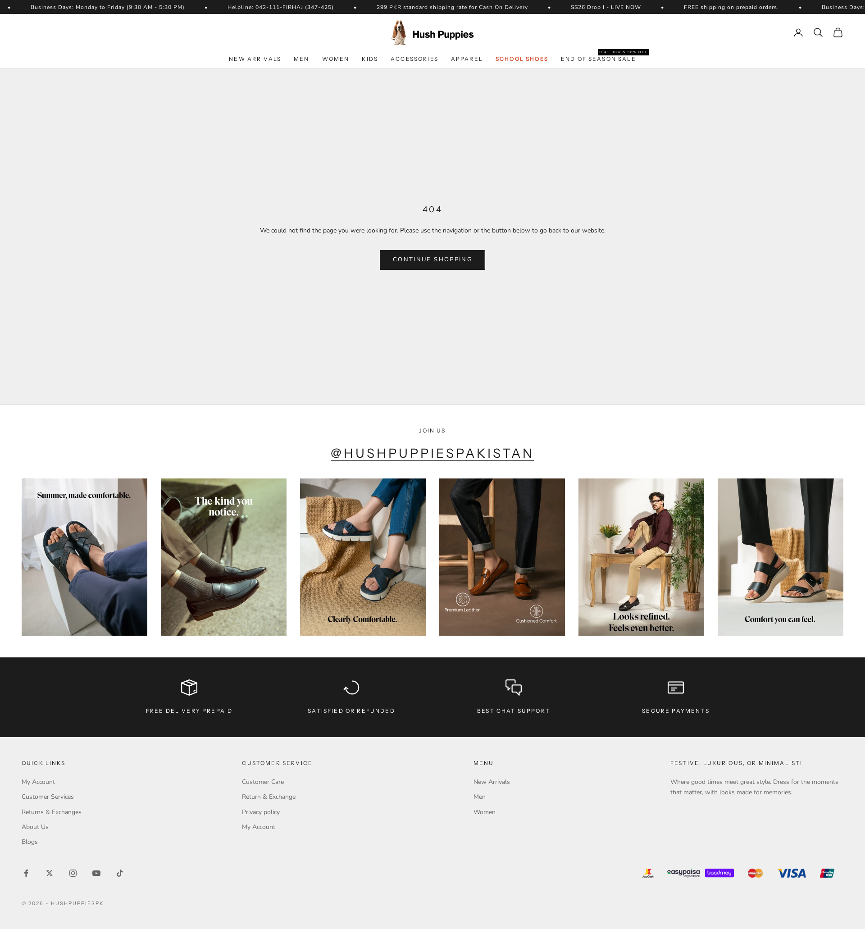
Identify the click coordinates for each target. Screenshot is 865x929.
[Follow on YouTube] (96, 873)
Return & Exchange (269, 796)
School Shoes (522, 58)
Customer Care (263, 782)
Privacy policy (261, 812)
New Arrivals (255, 58)
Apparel (467, 58)
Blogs (30, 842)
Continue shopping (432, 259)
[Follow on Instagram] (72, 873)
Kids (370, 58)
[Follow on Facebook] (26, 873)
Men (301, 58)
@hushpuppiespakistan (433, 453)
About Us (35, 827)
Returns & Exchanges (52, 812)
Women (336, 58)
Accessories (414, 58)
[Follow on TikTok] (119, 873)
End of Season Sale (598, 58)
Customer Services (48, 796)
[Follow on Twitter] (49, 873)
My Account (38, 782)
